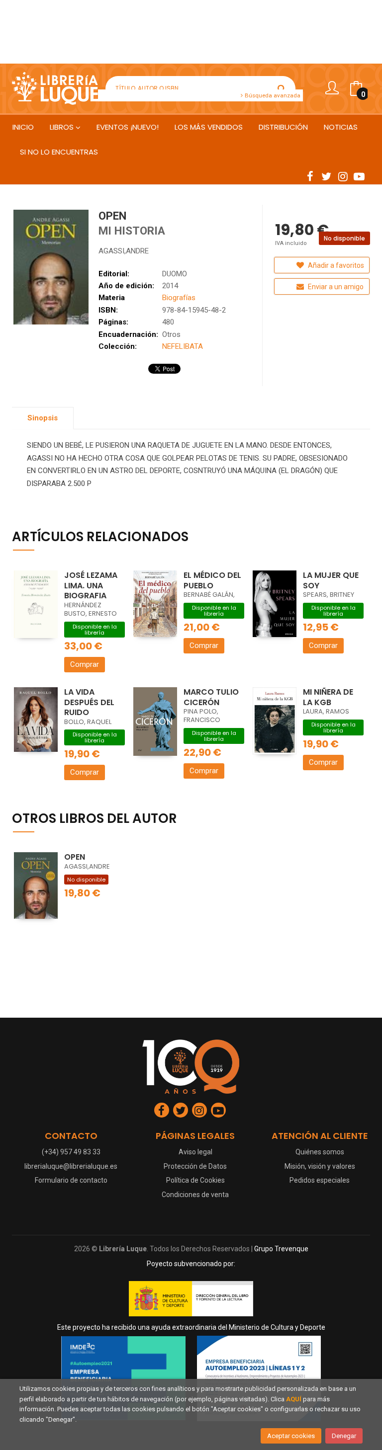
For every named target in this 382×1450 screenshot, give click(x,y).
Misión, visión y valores (320, 1166)
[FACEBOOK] (309, 175)
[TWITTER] (326, 175)
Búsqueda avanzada (271, 95)
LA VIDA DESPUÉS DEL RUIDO (89, 702)
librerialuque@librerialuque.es (70, 1166)
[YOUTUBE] (359, 175)
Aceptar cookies (291, 1436)
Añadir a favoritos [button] (335, 265)
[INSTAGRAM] (342, 175)
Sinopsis (42, 417)
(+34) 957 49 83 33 (71, 1152)
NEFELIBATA (182, 346)
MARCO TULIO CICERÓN (211, 697)
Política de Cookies (195, 1180)
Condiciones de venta (195, 1195)
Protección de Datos (195, 1166)
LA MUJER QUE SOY (331, 580)
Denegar (344, 1436)
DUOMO (174, 273)
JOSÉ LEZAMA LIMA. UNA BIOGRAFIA (90, 585)
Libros (63, 127)
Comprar (84, 664)
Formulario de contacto (71, 1180)
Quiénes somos (319, 1152)
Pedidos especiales (319, 1180)
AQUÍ (293, 1399)
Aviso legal (195, 1152)
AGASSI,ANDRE (123, 250)
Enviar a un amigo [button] (335, 287)
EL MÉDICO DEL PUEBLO (212, 580)
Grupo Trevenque (281, 1249)
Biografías (178, 297)
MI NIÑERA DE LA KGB (328, 697)
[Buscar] (281, 88)
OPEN (74, 857)
